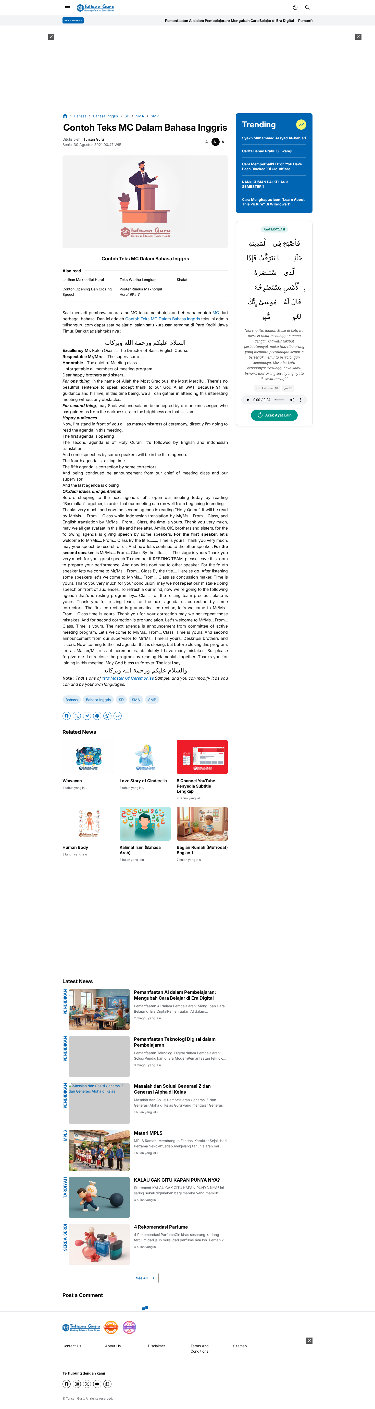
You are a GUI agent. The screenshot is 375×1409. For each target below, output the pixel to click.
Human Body (75, 847)
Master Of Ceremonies (132, 678)
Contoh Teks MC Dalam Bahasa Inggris (162, 318)
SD (121, 699)
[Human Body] (88, 824)
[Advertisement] (187, 69)
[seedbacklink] (111, 1327)
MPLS (65, 1135)
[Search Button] (307, 8)
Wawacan (72, 780)
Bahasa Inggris (98, 699)
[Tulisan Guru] (96, 8)
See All (142, 1278)
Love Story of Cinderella (143, 780)
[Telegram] (87, 716)
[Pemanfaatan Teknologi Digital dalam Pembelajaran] (99, 1056)
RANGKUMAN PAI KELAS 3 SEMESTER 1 (265, 184)
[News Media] (129, 1327)
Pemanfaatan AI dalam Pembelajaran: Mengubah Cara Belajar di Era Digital (198, 20)
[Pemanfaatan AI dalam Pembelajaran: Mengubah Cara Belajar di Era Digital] (99, 1009)
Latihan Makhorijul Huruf (83, 279)
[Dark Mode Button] (295, 8)
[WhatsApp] (107, 716)
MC (216, 312)
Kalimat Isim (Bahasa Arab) (140, 850)
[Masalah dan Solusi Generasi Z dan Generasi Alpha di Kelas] (99, 1103)
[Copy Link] (118, 716)
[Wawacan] (88, 757)
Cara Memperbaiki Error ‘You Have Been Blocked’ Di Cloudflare (272, 166)
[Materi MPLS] (99, 1150)
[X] (77, 716)
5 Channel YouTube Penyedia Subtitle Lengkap (196, 786)
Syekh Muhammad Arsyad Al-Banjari (274, 138)
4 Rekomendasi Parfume (161, 1227)
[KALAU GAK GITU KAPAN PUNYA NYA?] (99, 1197)
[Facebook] (66, 716)
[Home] (65, 115)
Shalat (182, 279)
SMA (136, 699)
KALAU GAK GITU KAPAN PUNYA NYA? (177, 1180)
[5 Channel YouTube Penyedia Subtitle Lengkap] (202, 757)
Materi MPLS (148, 1133)
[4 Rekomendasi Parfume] (99, 1244)
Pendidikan (65, 1001)
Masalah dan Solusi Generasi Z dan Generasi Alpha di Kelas (172, 1089)
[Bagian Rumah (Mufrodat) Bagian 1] (202, 824)
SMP (152, 699)
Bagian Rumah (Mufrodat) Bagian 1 (202, 850)
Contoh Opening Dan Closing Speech (87, 292)
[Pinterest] (97, 716)
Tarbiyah (65, 1187)
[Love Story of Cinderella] (145, 757)
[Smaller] (207, 142)
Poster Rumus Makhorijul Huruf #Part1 (141, 292)
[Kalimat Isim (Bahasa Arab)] (145, 824)
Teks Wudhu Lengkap (138, 279)
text (105, 678)
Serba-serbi (65, 1237)
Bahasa (72, 699)
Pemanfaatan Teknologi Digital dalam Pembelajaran (311, 20)
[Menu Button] (67, 8)
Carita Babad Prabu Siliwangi (267, 151)
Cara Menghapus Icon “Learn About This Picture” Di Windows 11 (273, 201)
